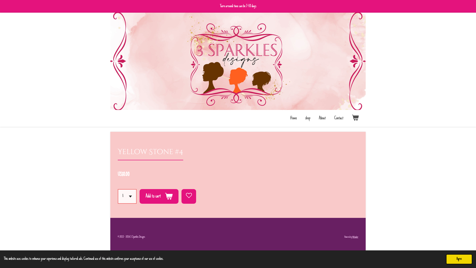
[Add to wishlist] (188, 196)
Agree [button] (459, 259)
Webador (355, 237)
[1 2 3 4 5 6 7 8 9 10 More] (127, 196)
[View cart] (355, 118)
